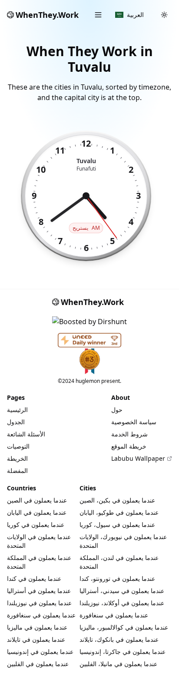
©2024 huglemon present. (89, 381)
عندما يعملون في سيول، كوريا (117, 524)
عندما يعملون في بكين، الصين (117, 500)
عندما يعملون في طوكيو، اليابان (119, 512)
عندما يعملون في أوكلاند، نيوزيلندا (122, 603)
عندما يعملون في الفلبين (38, 664)
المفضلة (17, 470)
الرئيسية (17, 410)
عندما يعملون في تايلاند (36, 639)
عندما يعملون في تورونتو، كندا (117, 578)
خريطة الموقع (128, 446)
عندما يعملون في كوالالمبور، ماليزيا (124, 627)
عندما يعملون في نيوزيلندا (39, 603)
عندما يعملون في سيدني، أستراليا (122, 591)
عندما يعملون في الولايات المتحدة (39, 541)
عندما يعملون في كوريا (35, 524)
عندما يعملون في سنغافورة (41, 615)
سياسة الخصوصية (133, 422)
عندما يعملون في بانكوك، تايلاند (119, 639)
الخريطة (17, 458)
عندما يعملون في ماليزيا (37, 627)
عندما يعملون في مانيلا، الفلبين (118, 664)
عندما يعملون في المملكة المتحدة (39, 561)
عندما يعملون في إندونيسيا (40, 651)
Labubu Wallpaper (138, 458)
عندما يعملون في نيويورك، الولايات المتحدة (123, 541)
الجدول (16, 422)
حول (117, 410)
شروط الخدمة (129, 434)
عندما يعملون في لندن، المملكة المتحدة (119, 561)
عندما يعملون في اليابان (36, 512)
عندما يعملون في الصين (37, 500)
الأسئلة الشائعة (26, 434)
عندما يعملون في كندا (34, 578)
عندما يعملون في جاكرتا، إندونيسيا (123, 651)
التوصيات (18, 446)
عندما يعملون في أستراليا (39, 591)
